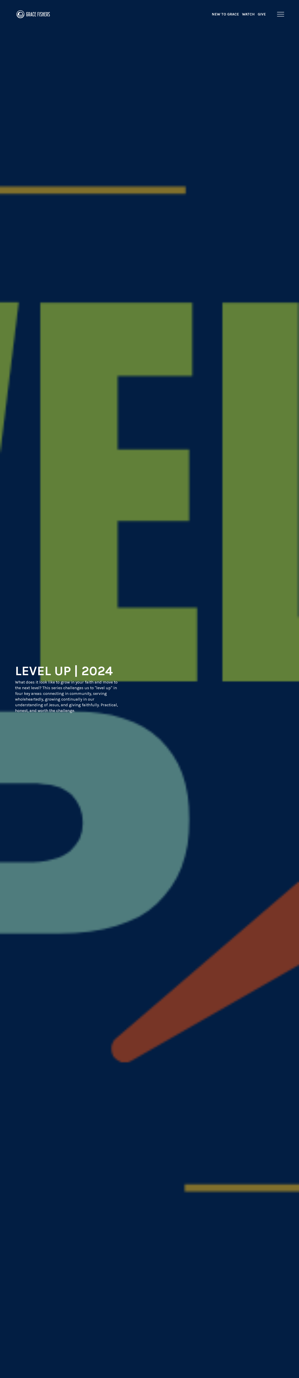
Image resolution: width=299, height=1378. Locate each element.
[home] (33, 14)
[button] (280, 14)
